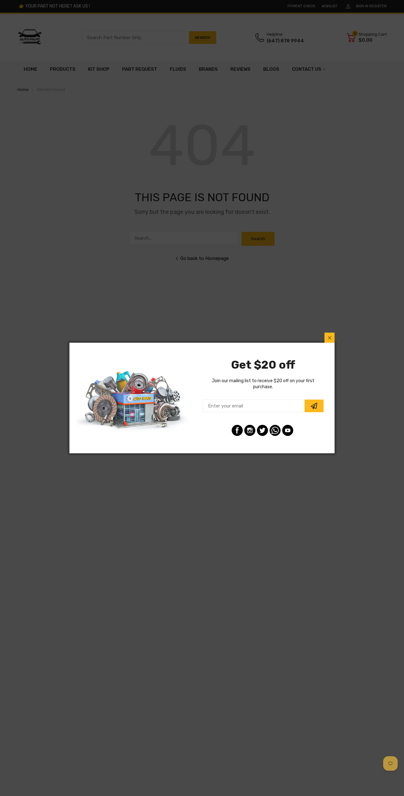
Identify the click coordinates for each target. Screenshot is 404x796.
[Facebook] (237, 430)
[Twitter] (262, 430)
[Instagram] (249, 430)
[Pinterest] (275, 430)
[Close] (329, 338)
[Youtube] (287, 430)
